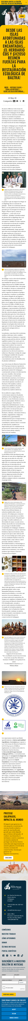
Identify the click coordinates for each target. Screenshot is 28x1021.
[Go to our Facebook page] (3, 955)
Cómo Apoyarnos (8, 938)
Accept (14, 1009)
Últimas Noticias (9, 946)
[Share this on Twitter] (20, 101)
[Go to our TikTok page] (21, 955)
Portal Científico (9, 951)
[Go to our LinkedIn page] (18, 955)
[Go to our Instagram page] (6, 955)
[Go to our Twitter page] (10, 955)
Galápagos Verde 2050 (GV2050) (11, 235)
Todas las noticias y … (13, 89)
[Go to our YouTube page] (14, 955)
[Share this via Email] (14, 101)
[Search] (20, 11)
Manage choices (14, 1018)
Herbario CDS (6, 132)
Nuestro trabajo (9, 934)
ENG (24, 8)
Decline (14, 1014)
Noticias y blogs (15, 87)
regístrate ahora (8, 994)
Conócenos (6, 929)
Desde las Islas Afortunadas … (14, 91)
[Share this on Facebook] (17, 101)
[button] (25, 11)
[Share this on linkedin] (23, 101)
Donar (22, 16)
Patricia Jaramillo (9, 286)
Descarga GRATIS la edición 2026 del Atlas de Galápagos (11, 2)
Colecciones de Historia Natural (14, 364)
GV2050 (17, 304)
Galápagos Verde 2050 (16, 113)
